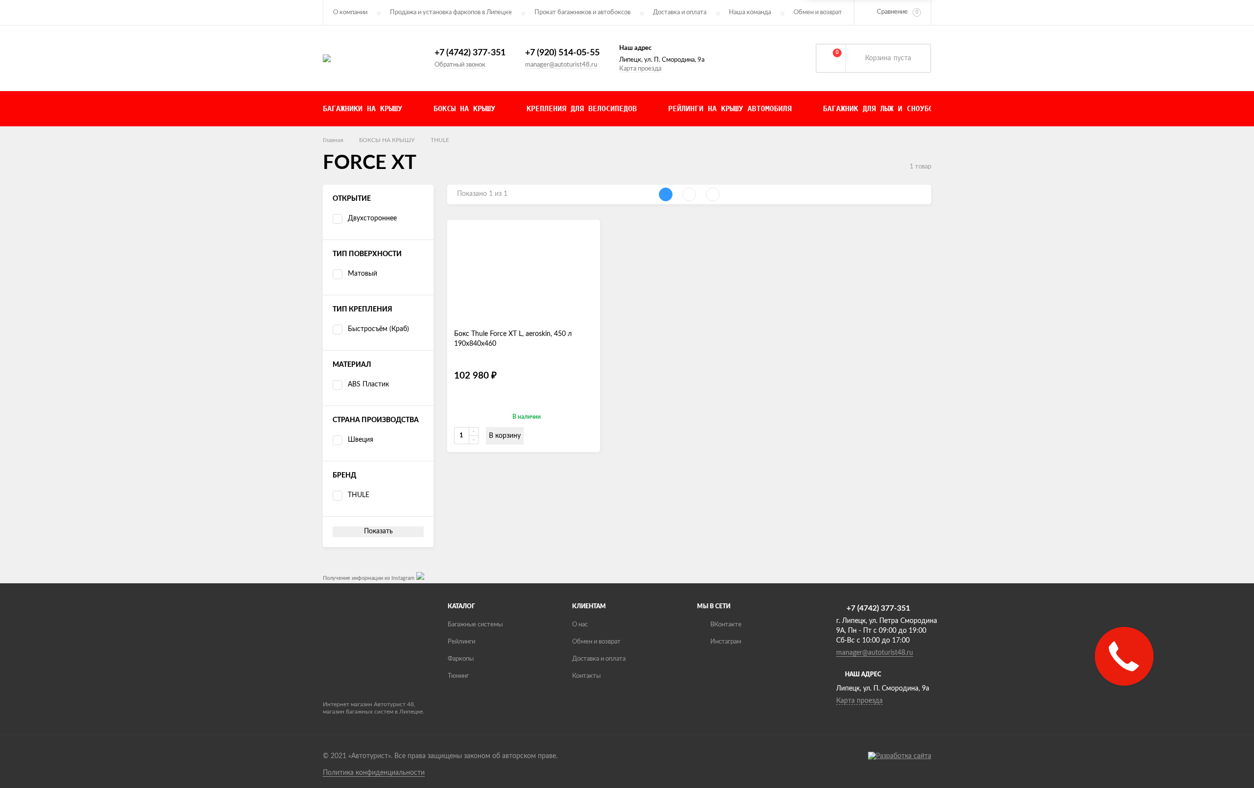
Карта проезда (640, 69)
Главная (333, 140)
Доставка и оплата (679, 12)
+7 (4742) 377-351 (470, 52)
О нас (580, 624)
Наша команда (750, 12)
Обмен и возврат (818, 12)
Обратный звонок (459, 65)
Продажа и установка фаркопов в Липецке (451, 12)
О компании (350, 12)
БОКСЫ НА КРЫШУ (387, 140)
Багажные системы (475, 624)
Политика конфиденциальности (374, 772)
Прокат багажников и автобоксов (582, 12)
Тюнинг (458, 676)
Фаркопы (461, 659)
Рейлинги (461, 642)
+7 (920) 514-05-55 (562, 52)
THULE (440, 140)
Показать (378, 531)
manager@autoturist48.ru (561, 65)
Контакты (586, 676)
